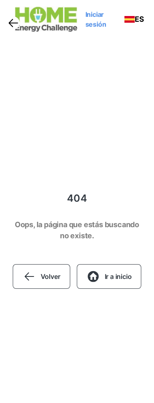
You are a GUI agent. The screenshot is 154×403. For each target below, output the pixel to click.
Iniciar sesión (95, 19)
